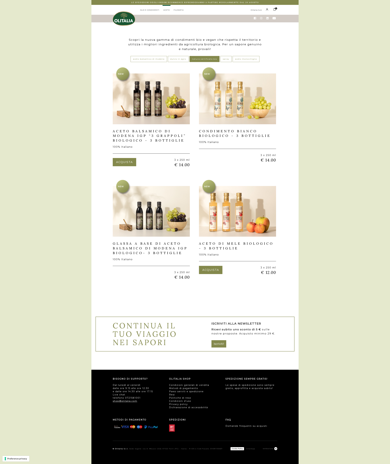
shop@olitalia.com (125, 401)
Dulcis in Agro (178, 59)
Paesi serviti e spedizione (186, 391)
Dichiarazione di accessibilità (188, 407)
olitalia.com (256, 10)
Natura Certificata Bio (204, 59)
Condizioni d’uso (180, 401)
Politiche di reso (180, 397)
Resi (172, 394)
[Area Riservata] (267, 10)
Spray (226, 59)
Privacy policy (178, 404)
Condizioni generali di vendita (189, 385)
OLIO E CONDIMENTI (149, 10)
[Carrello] (274, 10)
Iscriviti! (219, 344)
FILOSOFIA (179, 10)
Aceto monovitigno (246, 59)
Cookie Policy (237, 449)
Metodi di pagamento (183, 388)
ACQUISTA (124, 162)
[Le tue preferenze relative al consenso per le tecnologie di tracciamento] (15, 459)
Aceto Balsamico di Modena (149, 59)
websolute (268, 449)
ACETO (166, 10)
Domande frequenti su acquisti (246, 426)
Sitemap (250, 449)
